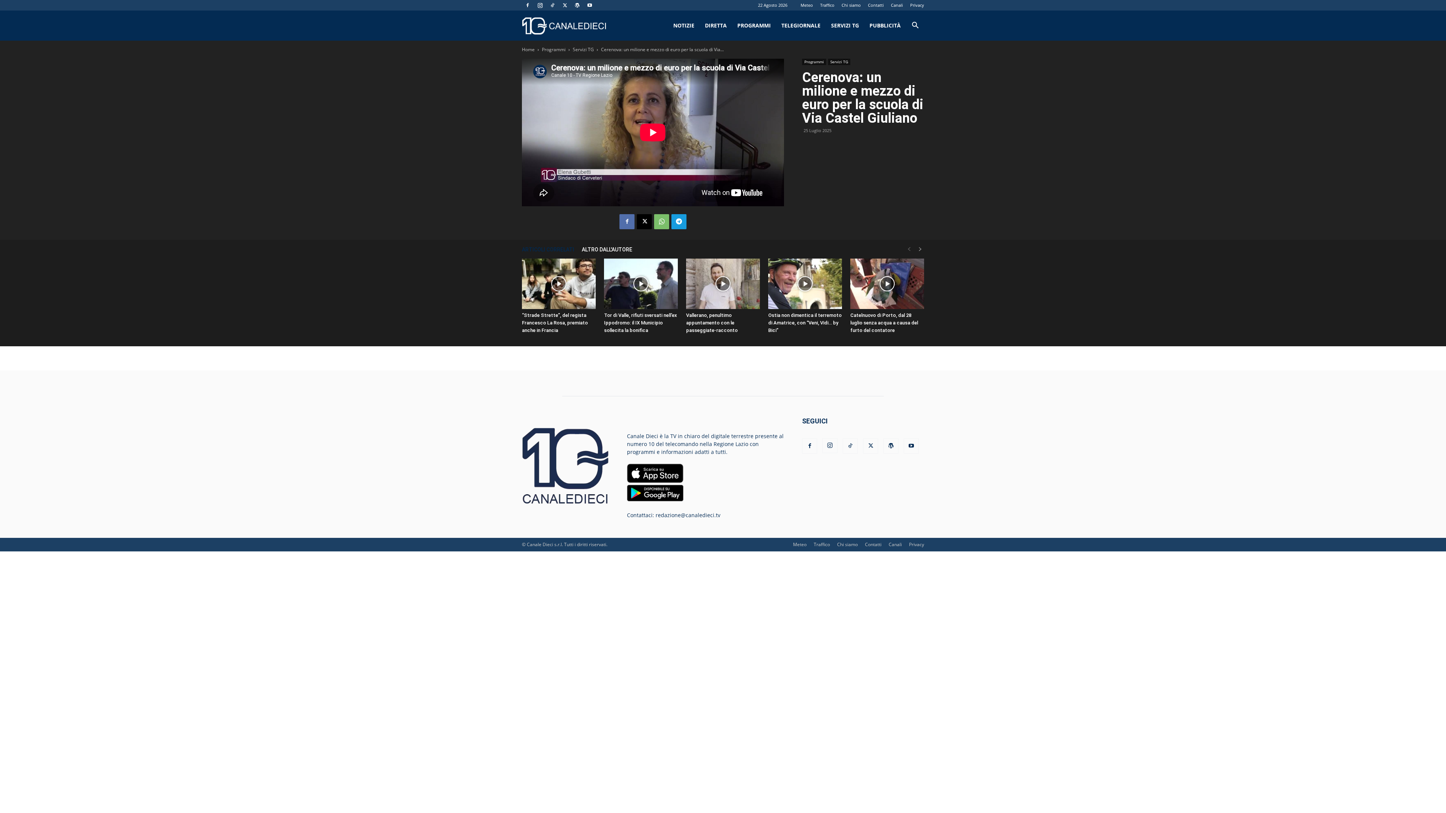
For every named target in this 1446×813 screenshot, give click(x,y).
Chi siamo (851, 5)
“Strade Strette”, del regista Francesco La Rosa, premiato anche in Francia (555, 322)
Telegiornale (801, 25)
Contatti (876, 5)
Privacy (917, 5)
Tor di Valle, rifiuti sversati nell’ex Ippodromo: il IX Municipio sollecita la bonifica (640, 322)
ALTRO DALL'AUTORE (607, 250)
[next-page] (920, 249)
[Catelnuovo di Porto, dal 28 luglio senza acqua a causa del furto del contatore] (887, 284)
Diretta (716, 25)
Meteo (807, 5)
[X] (564, 5)
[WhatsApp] (661, 221)
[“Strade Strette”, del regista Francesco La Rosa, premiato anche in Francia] (559, 284)
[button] (915, 26)
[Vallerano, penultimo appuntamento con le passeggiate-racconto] (723, 284)
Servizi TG (845, 25)
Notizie (683, 25)
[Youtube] (589, 5)
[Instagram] (540, 5)
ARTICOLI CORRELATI (548, 250)
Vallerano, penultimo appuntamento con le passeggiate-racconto (712, 322)
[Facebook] (527, 5)
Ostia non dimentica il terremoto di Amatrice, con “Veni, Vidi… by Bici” (805, 322)
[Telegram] (678, 221)
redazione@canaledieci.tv (688, 515)
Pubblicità (885, 25)
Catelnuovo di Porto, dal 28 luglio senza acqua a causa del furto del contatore (884, 322)
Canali (897, 5)
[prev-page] (909, 249)
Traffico (827, 5)
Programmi (754, 25)
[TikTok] (552, 5)
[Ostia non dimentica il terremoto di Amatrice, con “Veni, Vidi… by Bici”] (805, 284)
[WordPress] (577, 5)
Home (528, 49)
